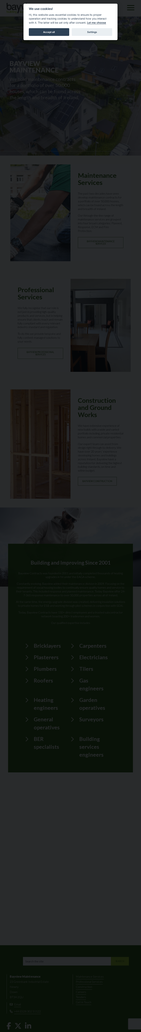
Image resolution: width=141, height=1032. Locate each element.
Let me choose (96, 22)
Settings (92, 32)
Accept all (49, 32)
